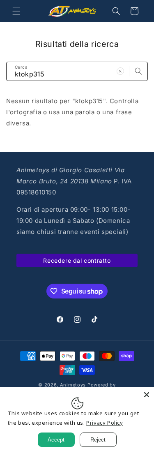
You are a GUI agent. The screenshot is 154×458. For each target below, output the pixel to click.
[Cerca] (138, 71)
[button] (16, 11)
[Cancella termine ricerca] (120, 71)
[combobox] (77, 71)
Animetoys (73, 385)
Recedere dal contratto (76, 260)
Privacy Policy (104, 422)
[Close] (147, 395)
